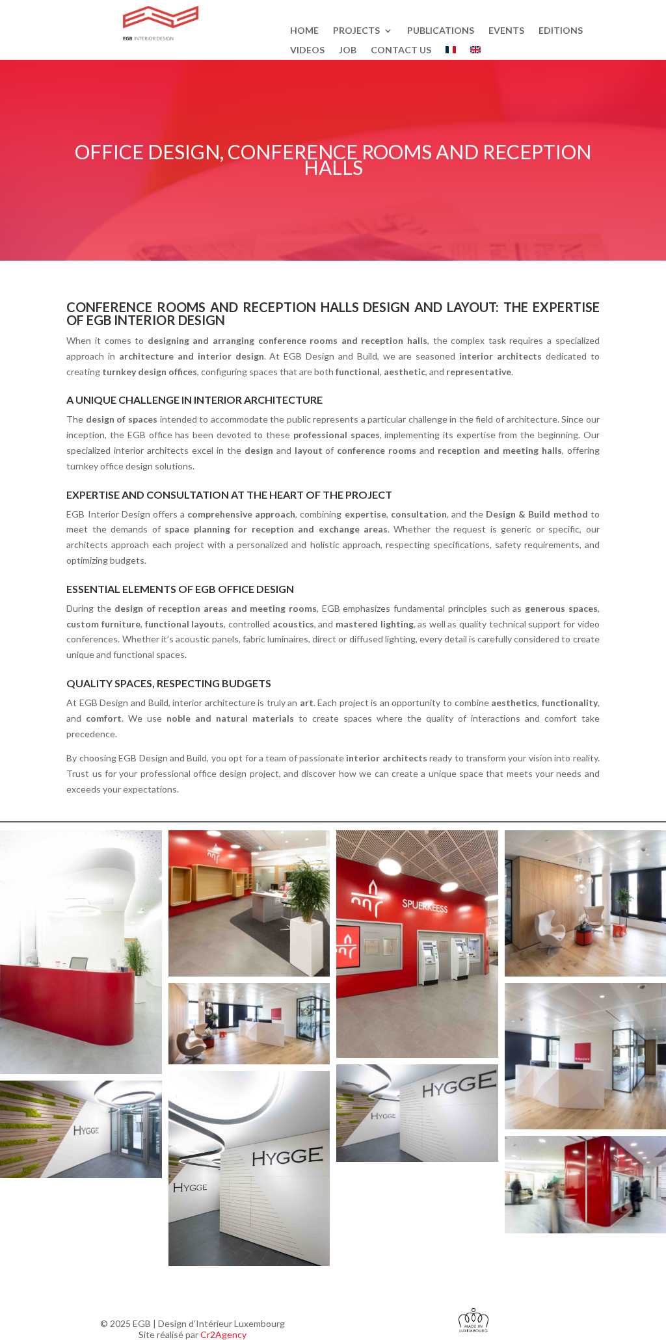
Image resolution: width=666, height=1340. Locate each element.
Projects (356, 31)
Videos (307, 50)
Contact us (401, 50)
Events (506, 31)
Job (347, 50)
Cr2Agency (223, 1334)
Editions (561, 31)
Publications (440, 31)
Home (304, 31)
